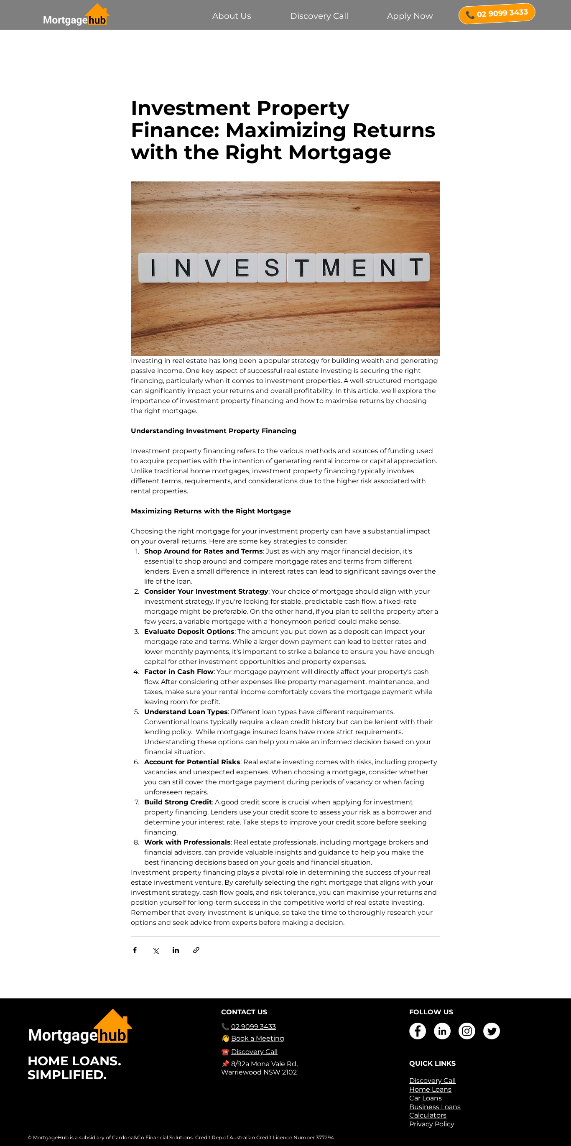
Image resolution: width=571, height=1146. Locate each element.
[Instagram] (467, 1031)
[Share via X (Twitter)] (155, 950)
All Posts (103, 46)
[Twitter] (491, 1031)
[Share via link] (196, 950)
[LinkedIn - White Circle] (442, 1031)
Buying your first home (236, 46)
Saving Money (157, 46)
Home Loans (362, 46)
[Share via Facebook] (135, 950)
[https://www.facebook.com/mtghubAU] (417, 1031)
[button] (471, 46)
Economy (308, 46)
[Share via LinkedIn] (176, 950)
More (408, 46)
